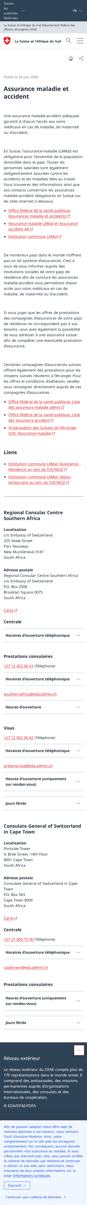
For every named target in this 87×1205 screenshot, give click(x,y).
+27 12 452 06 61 (18, 666)
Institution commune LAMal (33, 236)
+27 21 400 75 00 (18, 939)
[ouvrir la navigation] (80, 40)
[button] (79, 1050)
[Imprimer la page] (71, 58)
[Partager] (81, 58)
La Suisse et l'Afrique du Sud (38, 41)
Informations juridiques (31, 1175)
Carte (8, 610)
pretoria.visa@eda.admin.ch (28, 765)
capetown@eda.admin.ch (26, 967)
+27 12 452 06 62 (18, 737)
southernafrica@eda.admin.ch (30, 694)
